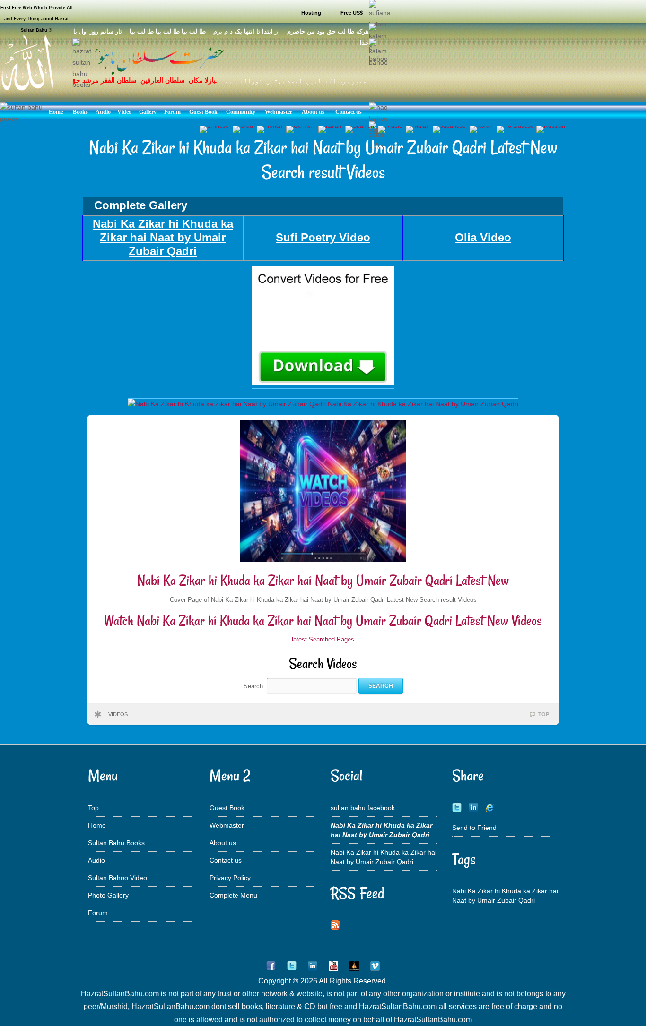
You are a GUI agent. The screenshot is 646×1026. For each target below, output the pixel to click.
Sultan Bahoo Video (117, 877)
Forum (98, 912)
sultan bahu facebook (363, 808)
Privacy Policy (230, 877)
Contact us (226, 860)
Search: (255, 685)
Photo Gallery (108, 895)
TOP (543, 714)
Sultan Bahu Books (116, 842)
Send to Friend (474, 827)
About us (223, 842)
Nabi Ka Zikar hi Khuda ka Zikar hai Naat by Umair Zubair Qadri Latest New (323, 580)
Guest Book (227, 808)
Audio (96, 860)
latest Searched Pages (323, 639)
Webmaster (227, 825)
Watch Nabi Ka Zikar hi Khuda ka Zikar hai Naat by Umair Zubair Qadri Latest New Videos (323, 620)
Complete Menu (233, 895)
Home (97, 825)
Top (93, 808)
